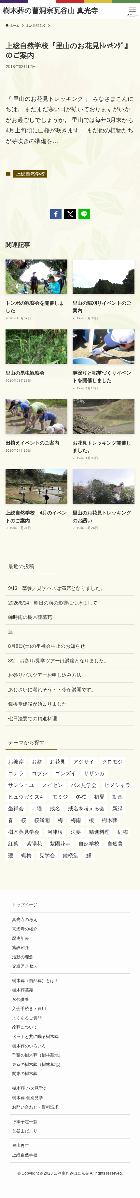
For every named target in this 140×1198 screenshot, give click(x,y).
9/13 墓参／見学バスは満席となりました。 (56, 588)
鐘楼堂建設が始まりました (37, 704)
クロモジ (112, 762)
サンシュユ (21, 785)
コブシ (39, 773)
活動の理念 (22, 956)
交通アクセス (24, 966)
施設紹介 (20, 947)
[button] (56, 214)
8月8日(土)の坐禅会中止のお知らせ (46, 646)
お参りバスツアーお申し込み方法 (44, 675)
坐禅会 (16, 808)
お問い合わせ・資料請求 (35, 1107)
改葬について (24, 1027)
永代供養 (20, 999)
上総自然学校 (30, 174)
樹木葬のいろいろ (29, 1046)
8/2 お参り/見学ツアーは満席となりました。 (58, 660)
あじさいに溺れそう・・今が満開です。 (52, 689)
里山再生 (20, 1145)
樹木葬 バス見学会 (29, 1088)
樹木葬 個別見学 (27, 1097)
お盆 (37, 762)
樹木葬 (110, 820)
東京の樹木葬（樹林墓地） (37, 1064)
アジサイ (83, 762)
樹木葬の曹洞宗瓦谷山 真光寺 (50, 11)
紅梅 (123, 832)
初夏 (99, 797)
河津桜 (55, 832)
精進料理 (99, 832)
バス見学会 (84, 785)
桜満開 (42, 820)
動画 (117, 797)
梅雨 (76, 820)
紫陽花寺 (60, 843)
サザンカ (94, 773)
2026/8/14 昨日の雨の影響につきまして (52, 603)
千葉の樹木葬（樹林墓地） (37, 1055)
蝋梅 (26, 855)
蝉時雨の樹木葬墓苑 (30, 617)
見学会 (47, 855)
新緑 (117, 808)
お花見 (57, 762)
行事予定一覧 (24, 1121)
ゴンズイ (65, 773)
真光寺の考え (24, 919)
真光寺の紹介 (24, 928)
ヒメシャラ (118, 785)
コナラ (16, 773)
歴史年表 (20, 938)
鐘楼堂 (70, 855)
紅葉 (13, 843)
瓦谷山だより (24, 1130)
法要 (76, 832)
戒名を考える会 (86, 808)
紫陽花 (34, 843)
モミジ (60, 797)
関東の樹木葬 (24, 1073)
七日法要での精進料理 (32, 718)
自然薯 (115, 843)
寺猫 (37, 808)
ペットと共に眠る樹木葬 (35, 1036)
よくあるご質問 (27, 1018)
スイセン (52, 785)
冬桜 (81, 797)
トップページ (24, 904)
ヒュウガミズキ (26, 797)
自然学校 (88, 843)
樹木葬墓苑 (22, 990)
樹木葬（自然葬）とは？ (35, 980)
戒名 (55, 808)
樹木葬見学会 (23, 832)
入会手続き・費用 (29, 1008)
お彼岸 (16, 762)
